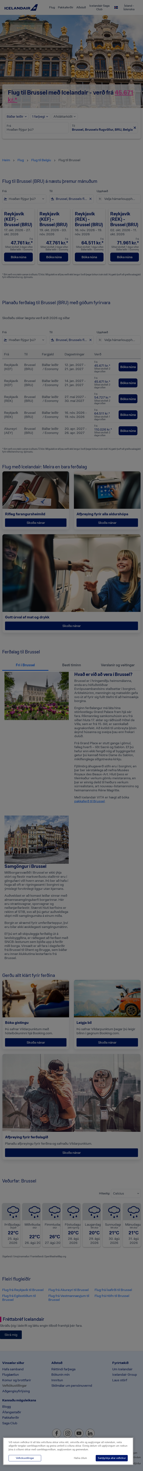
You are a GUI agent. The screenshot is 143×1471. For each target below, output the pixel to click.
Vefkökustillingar (25, 1458)
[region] (68, 1451)
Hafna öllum (80, 1458)
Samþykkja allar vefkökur (112, 1458)
